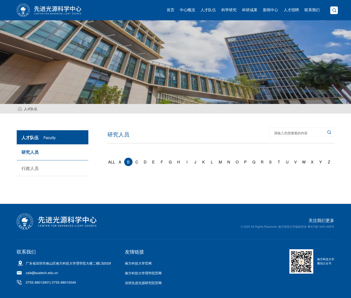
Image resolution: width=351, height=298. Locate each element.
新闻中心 (270, 9)
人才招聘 (291, 9)
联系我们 (312, 9)
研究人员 (30, 152)
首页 (170, 9)
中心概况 (187, 9)
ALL (111, 162)
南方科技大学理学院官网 (143, 273)
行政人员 (30, 168)
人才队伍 (208, 9)
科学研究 (229, 9)
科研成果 (249, 9)
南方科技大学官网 (138, 263)
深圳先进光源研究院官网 (143, 282)
